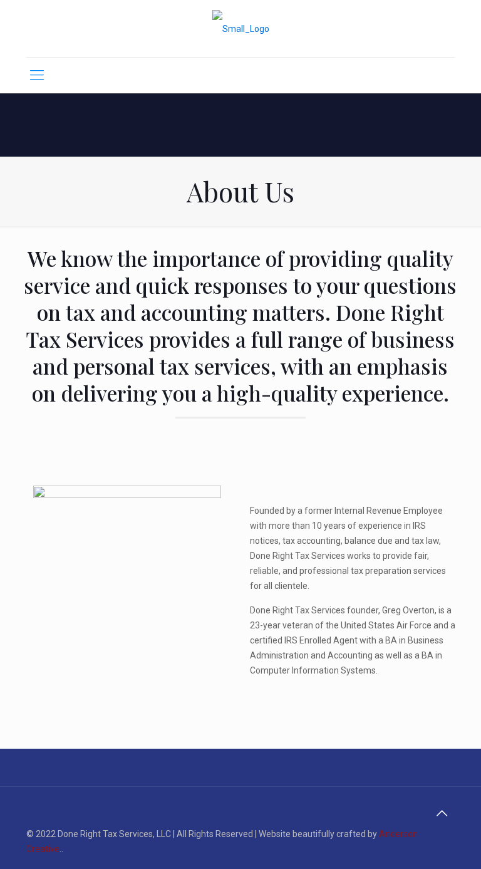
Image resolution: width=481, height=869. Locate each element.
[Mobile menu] (37, 75)
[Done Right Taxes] (240, 28)
